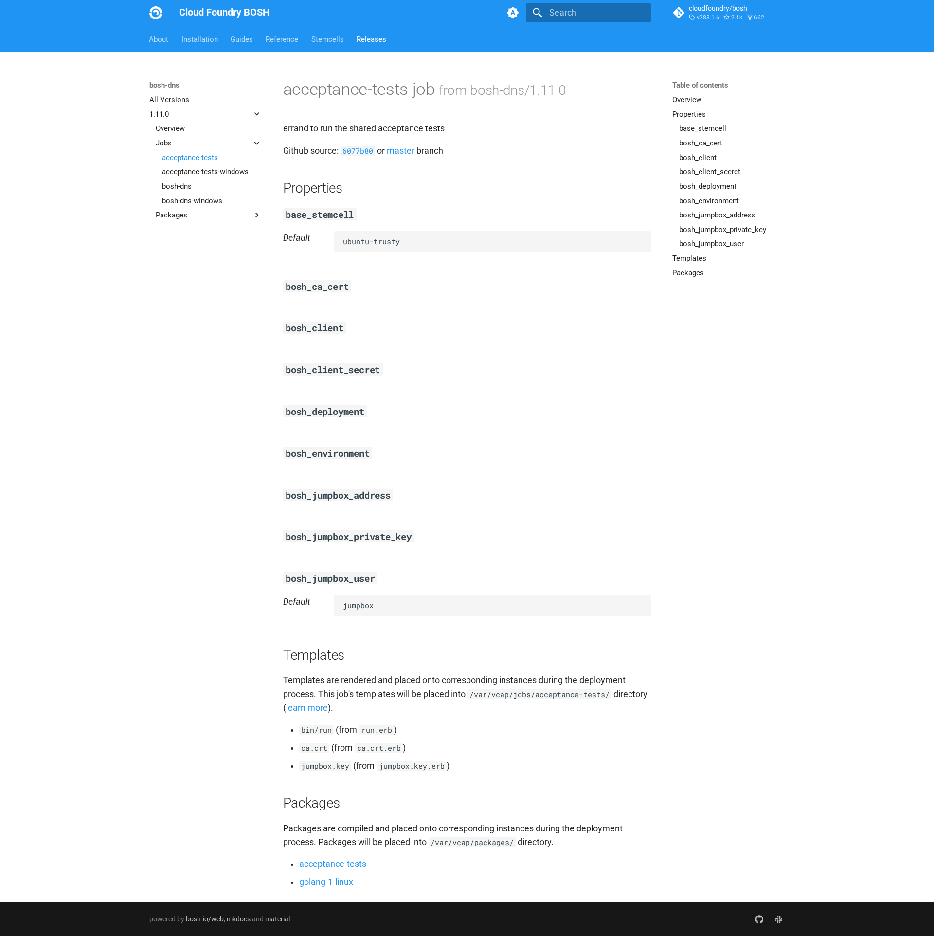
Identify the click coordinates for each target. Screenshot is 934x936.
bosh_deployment (707, 185)
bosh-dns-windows (192, 200)
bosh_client (698, 157)
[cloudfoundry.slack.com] (778, 919)
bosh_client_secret (709, 171)
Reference (282, 39)
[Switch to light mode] (513, 12)
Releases (371, 39)
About (159, 39)
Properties (689, 113)
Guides (242, 39)
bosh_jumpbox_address (717, 215)
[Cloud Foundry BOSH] (155, 12)
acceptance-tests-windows (205, 171)
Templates (689, 258)
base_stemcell (702, 128)
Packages (688, 272)
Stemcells (327, 39)
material (277, 919)
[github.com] (759, 919)
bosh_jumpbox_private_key (722, 229)
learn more (307, 708)
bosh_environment (709, 200)
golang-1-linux (326, 882)
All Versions (169, 99)
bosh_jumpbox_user (711, 243)
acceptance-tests (190, 157)
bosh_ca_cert (700, 143)
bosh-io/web (205, 919)
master (400, 151)
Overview (170, 128)
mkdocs (239, 919)
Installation (199, 39)
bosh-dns (177, 185)
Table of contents (700, 85)
